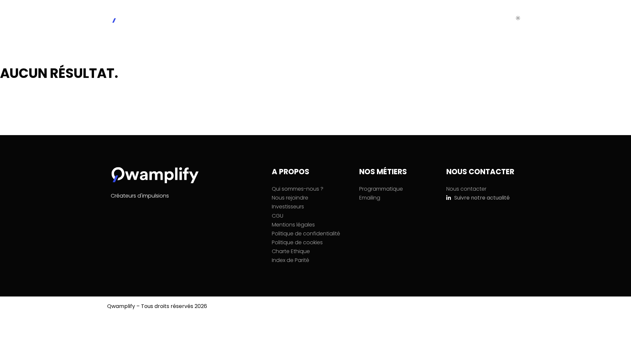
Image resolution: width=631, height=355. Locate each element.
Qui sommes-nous (342, 18)
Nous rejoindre (439, 18)
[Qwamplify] (139, 18)
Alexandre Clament (173, 315)
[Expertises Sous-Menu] (408, 18)
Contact (480, 18)
